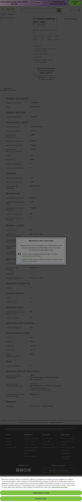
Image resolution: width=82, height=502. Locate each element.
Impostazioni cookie (41, 493)
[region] (41, 489)
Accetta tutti (41, 499)
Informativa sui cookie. (60, 487)
